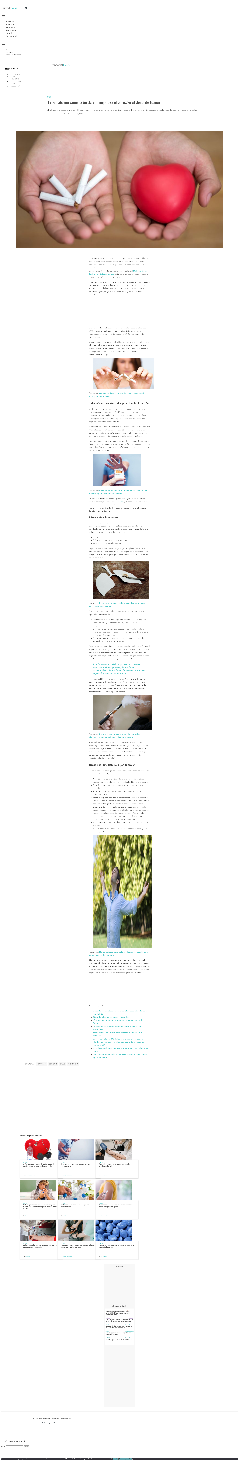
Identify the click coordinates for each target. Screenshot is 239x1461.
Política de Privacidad (13, 55)
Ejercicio (10, 24)
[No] (132, 1459)
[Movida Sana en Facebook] (6, 69)
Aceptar (116, 1459)
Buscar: (3, 1446)
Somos (8, 50)
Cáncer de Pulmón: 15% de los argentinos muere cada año (119, 1039)
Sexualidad (11, 36)
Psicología (11, 30)
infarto (120, 502)
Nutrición (10, 27)
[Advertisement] (151, 123)
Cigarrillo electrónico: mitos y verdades (110, 1017)
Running (107, 1310)
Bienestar (10, 21)
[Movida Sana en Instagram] (9, 69)
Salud (9, 33)
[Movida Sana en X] (11, 69)
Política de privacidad (49, 1423)
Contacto (9, 52)
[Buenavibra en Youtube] (14, 69)
